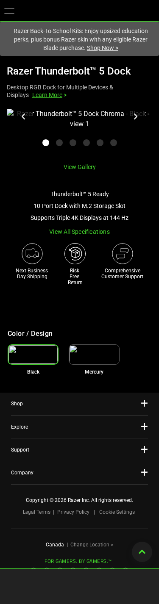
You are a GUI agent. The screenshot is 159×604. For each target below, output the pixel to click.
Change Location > (91, 545)
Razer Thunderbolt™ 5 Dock (69, 71)
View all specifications (79, 231)
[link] (94, 354)
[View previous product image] (24, 116)
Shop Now (102, 47)
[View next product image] (135, 116)
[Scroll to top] (142, 552)
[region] (79, 132)
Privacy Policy (73, 512)
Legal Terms (36, 512)
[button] (9, 11)
